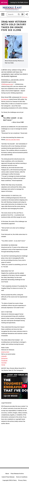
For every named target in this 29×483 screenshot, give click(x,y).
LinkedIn (4, 356)
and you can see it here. (13, 139)
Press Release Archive (17, 473)
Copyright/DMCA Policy (9, 480)
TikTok (3, 365)
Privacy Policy (22, 480)
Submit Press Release (8, 477)
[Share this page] (27, 14)
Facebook (4, 360)
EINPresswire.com (7, 84)
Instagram (4, 358)
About (7, 473)
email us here (5, 352)
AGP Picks (4, 2)
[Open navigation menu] (2, 14)
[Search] (19, 14)
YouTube (3, 362)
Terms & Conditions (21, 477)
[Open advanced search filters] (22, 14)
